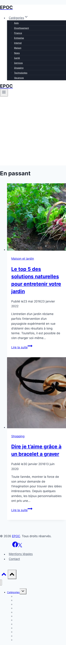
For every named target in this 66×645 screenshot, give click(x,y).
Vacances (19, 77)
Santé (17, 58)
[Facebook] (15, 546)
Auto (16, 23)
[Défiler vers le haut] (4, 575)
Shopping (18, 67)
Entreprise (19, 38)
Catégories (13, 592)
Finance (18, 33)
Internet (18, 43)
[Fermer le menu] (1, 582)
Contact (14, 559)
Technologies (20, 72)
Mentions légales (21, 554)
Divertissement (21, 28)
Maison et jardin (22, 258)
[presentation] (36, 217)
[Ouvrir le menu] (4, 93)
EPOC (16, 536)
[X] (20, 546)
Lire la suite (21, 347)
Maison (17, 47)
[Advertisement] (33, 132)
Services (18, 63)
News (17, 53)
